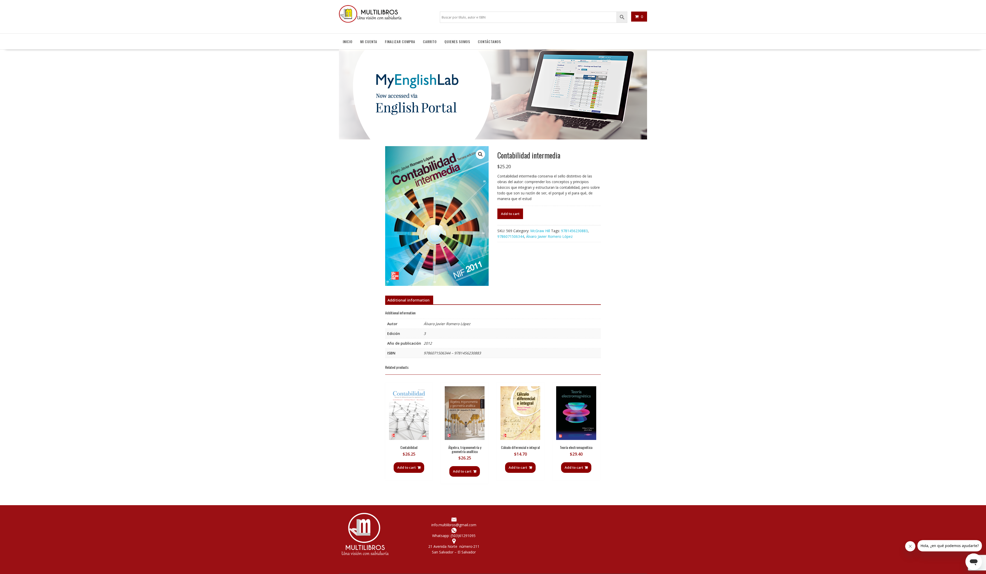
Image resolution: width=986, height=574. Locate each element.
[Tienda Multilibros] (493, 138)
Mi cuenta (368, 41)
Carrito (430, 41)
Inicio (348, 41)
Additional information (408, 300)
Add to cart (510, 213)
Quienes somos (457, 41)
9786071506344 (510, 236)
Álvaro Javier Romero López (549, 236)
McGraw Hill (540, 230)
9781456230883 (574, 230)
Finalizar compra (400, 41)
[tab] (408, 300)
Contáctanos (489, 41)
